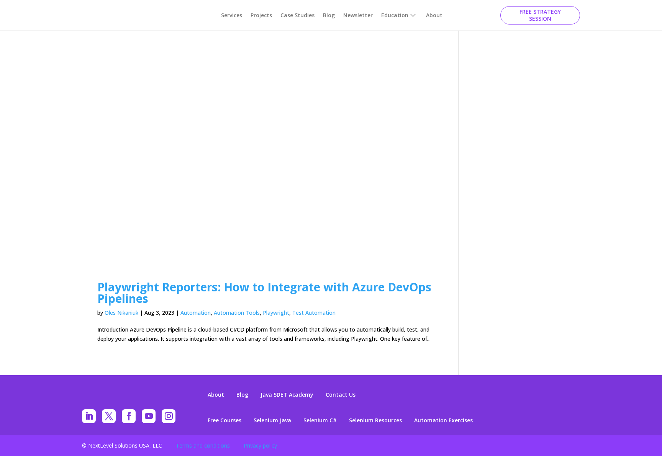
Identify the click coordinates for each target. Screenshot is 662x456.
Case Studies (297, 15)
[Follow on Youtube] (149, 416)
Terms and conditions (203, 445)
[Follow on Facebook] (129, 416)
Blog (329, 15)
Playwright (276, 312)
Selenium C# (320, 420)
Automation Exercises (443, 420)
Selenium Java (272, 420)
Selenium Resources (375, 420)
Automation (195, 312)
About (434, 15)
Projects (261, 15)
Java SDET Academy (287, 394)
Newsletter (358, 15)
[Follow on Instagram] (168, 416)
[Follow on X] (109, 416)
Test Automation (314, 312)
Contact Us (341, 394)
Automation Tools (237, 312)
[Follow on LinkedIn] (89, 416)
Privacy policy (260, 445)
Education (394, 15)
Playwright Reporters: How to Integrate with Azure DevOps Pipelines (264, 292)
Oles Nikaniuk (121, 312)
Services (231, 15)
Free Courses (224, 420)
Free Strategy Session (540, 15)
